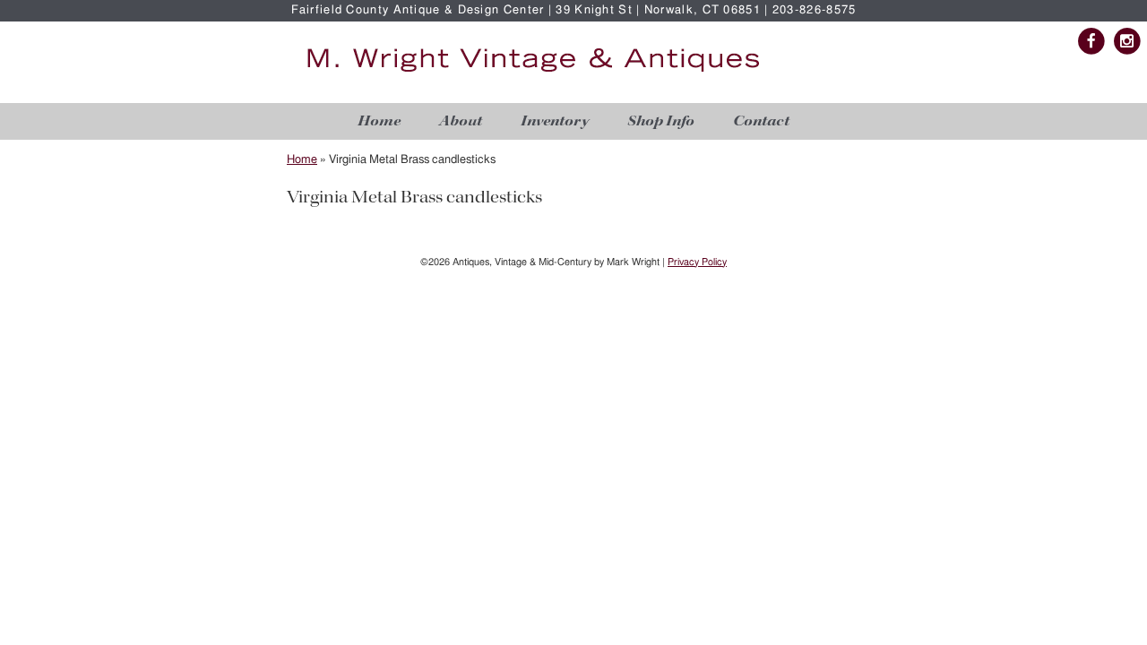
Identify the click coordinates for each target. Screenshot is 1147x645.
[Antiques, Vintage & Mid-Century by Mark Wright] (533, 73)
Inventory (555, 121)
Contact (761, 121)
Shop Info (660, 121)
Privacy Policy (697, 262)
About (460, 121)
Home (379, 121)
